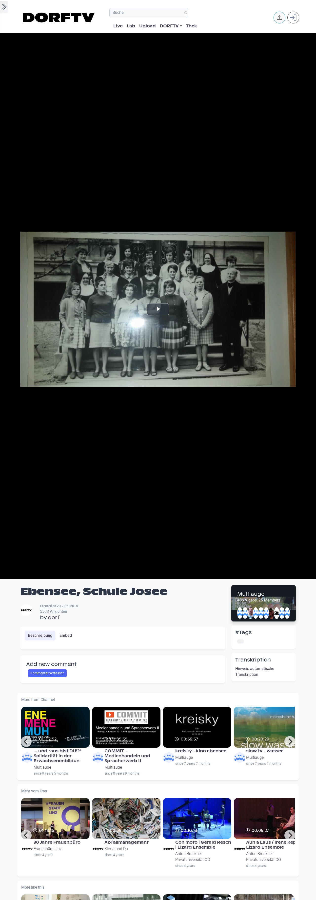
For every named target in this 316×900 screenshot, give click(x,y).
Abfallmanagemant (126, 842)
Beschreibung (40, 635)
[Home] (59, 17)
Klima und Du (116, 848)
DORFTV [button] (169, 26)
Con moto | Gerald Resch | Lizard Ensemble (203, 845)
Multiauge (250, 594)
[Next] (289, 741)
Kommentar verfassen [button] (47, 673)
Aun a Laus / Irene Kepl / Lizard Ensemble (273, 845)
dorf (54, 617)
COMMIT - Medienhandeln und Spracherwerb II (127, 755)
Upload (147, 26)
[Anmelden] (293, 17)
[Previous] (26, 741)
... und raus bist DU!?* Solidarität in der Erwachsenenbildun (58, 755)
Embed (65, 635)
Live (118, 26)
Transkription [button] (253, 660)
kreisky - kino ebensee (200, 751)
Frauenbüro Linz (48, 848)
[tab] (40, 635)
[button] (279, 17)
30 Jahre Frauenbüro (57, 842)
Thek (191, 26)
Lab (131, 26)
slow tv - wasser (264, 751)
